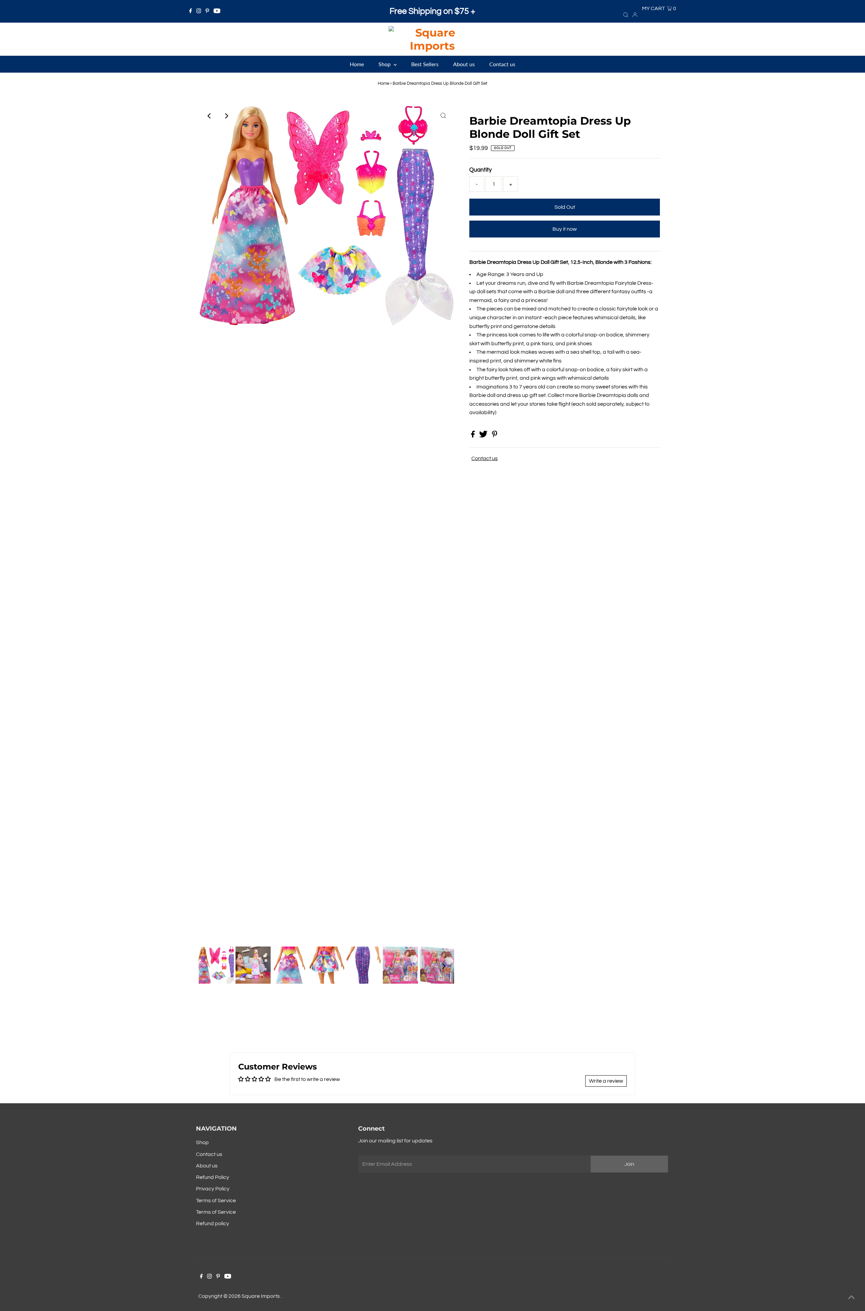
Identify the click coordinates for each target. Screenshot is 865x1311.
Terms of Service (216, 1200)
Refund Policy (212, 1177)
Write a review (606, 1081)
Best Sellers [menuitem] (425, 64)
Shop (202, 1142)
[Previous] (209, 115)
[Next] (226, 115)
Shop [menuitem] (385, 64)
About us (207, 1165)
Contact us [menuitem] (502, 64)
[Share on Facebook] (473, 435)
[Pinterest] (207, 11)
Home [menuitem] (357, 64)
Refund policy (212, 1223)
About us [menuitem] (464, 64)
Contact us (484, 458)
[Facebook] (191, 11)
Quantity (480, 170)
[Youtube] (217, 11)
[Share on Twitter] (484, 435)
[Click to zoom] (443, 115)
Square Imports (261, 1296)
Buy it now (564, 229)
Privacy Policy (212, 1188)
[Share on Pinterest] (494, 435)
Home (383, 83)
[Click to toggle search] (626, 14)
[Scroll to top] (851, 1297)
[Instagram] (199, 11)
